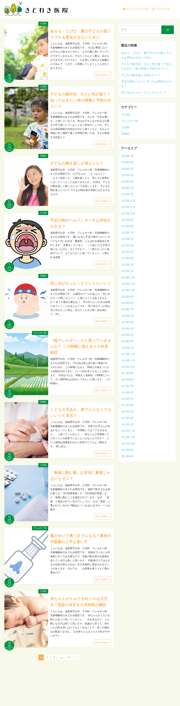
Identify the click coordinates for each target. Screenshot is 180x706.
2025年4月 (127, 251)
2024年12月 (128, 277)
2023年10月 (128, 366)
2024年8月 (127, 302)
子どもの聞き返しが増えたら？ (77, 163)
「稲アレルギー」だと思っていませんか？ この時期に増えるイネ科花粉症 (80, 346)
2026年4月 (127, 175)
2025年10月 (128, 213)
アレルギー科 (40, 333)
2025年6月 (127, 238)
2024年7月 (127, 309)
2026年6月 (127, 162)
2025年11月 (128, 207)
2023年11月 (128, 360)
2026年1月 (127, 194)
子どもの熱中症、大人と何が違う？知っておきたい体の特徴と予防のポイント (80, 100)
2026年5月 (127, 168)
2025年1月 (127, 270)
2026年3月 (127, 181)
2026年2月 (127, 187)
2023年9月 (127, 373)
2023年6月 (127, 392)
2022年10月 (128, 443)
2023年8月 (127, 379)
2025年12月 (128, 200)
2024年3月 (127, 334)
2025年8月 (127, 226)
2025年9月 (127, 219)
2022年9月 (127, 449)
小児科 (43, 23)
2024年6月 (127, 315)
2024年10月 (128, 290)
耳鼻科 (43, 156)
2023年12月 (128, 354)
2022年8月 (127, 456)
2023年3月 (127, 411)
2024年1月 (127, 347)
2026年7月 (127, 155)
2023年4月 (127, 405)
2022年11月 (128, 437)
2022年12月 (128, 430)
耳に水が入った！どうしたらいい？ (80, 283)
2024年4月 (127, 328)
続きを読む (101, 75)
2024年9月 (127, 296)
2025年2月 (127, 264)
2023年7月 (127, 386)
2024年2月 (127, 341)
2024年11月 (128, 283)
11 (69, 657)
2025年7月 (127, 232)
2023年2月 (127, 418)
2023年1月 (127, 424)
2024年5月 (127, 322)
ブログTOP (162, 9)
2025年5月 (127, 245)
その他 (43, 213)
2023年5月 (127, 398)
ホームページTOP (137, 9)
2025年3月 (127, 258)
